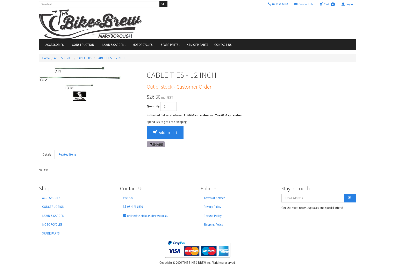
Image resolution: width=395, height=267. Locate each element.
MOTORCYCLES (142, 45)
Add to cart (167, 132)
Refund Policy (213, 216)
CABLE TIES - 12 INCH (110, 58)
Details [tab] (46, 154)
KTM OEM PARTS (197, 45)
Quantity (153, 106)
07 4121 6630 (135, 207)
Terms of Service (214, 198)
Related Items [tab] (67, 154)
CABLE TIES (84, 58)
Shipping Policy (213, 225)
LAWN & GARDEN (113, 45)
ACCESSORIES (54, 45)
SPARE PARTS (169, 45)
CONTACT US (223, 45)
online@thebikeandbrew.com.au (147, 216)
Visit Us (128, 198)
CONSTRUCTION (83, 45)
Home (46, 58)
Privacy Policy (212, 207)
